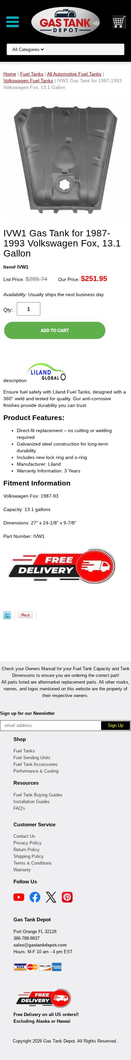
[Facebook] (35, 898)
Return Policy (26, 849)
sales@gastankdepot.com (40, 945)
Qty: (8, 310)
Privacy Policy (27, 842)
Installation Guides (31, 801)
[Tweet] (7, 617)
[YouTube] (18, 898)
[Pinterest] (67, 898)
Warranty (22, 869)
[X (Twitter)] (51, 898)
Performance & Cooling (35, 771)
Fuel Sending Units (31, 757)
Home (9, 74)
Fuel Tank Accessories (35, 764)
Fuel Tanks (24, 750)
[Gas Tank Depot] (65, 21)
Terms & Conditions (32, 863)
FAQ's (19, 808)
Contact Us (24, 836)
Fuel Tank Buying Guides (37, 794)
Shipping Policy (28, 856)
